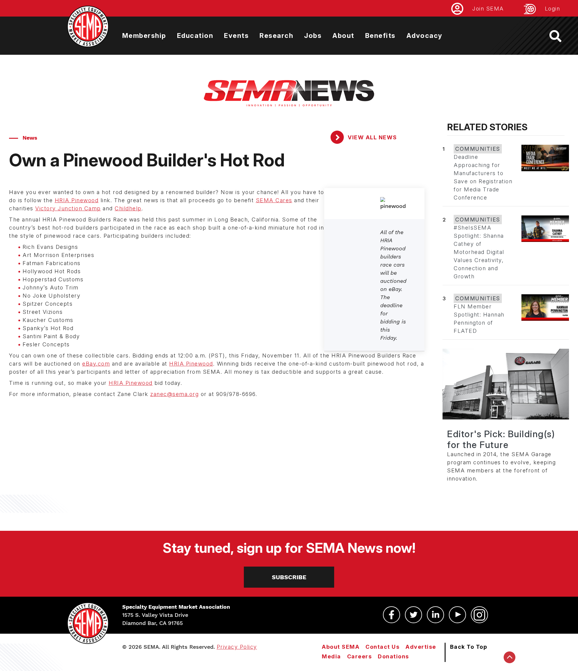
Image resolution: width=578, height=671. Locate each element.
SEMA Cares (274, 200)
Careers (359, 656)
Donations (393, 656)
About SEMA (340, 647)
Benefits (380, 35)
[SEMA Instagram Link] (479, 614)
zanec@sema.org (174, 394)
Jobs (313, 35)
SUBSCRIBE (289, 577)
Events (236, 35)
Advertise (421, 647)
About (343, 35)
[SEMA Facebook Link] (391, 614)
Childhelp (128, 208)
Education (195, 35)
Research (276, 35)
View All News (371, 137)
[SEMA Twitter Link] (413, 614)
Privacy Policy (237, 647)
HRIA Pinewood (77, 200)
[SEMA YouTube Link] (457, 614)
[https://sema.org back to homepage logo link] (560, 36)
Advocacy (424, 35)
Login (552, 8)
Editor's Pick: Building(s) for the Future (501, 439)
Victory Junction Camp (68, 208)
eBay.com (96, 363)
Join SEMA (488, 8)
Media (331, 656)
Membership (144, 35)
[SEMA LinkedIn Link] (435, 614)
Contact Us (382, 647)
